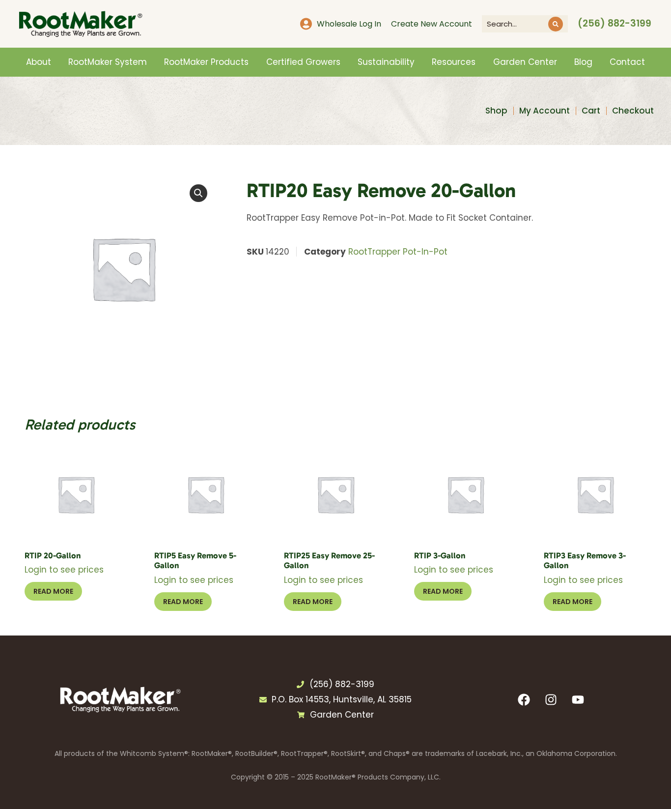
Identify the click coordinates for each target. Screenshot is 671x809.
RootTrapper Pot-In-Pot (397, 252)
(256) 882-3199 (614, 23)
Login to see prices (64, 570)
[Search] (555, 24)
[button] (198, 193)
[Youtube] (578, 699)
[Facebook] (524, 699)
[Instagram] (551, 699)
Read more (53, 591)
